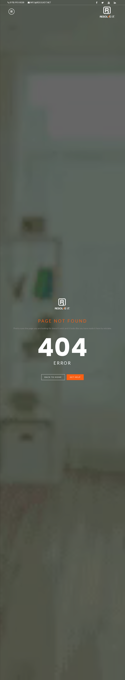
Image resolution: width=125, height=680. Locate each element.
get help (75, 377)
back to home (53, 377)
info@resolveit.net (40, 2)
